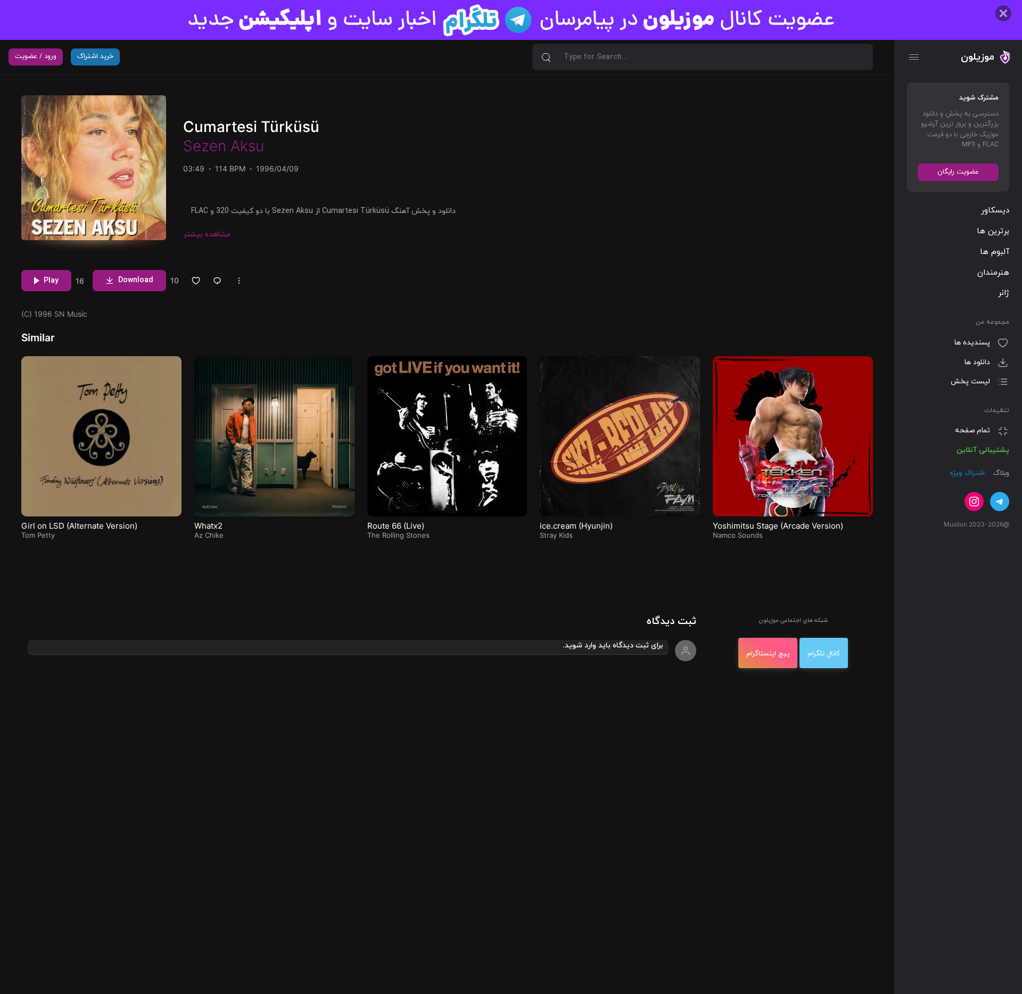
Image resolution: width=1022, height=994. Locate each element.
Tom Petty (38, 535)
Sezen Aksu (223, 146)
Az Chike (209, 535)
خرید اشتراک (95, 56)
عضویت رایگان (958, 172)
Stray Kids (556, 535)
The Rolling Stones (398, 535)
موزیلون (977, 57)
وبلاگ (1000, 473)
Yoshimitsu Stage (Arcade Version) (778, 526)
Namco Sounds (738, 535)
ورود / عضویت (35, 56)
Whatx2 (208, 526)
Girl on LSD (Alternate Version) (79, 526)
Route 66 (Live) (395, 526)
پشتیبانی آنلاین (983, 450)
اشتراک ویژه (967, 473)
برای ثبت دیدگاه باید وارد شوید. (613, 645)
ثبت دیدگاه (671, 621)
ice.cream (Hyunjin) (576, 526)
